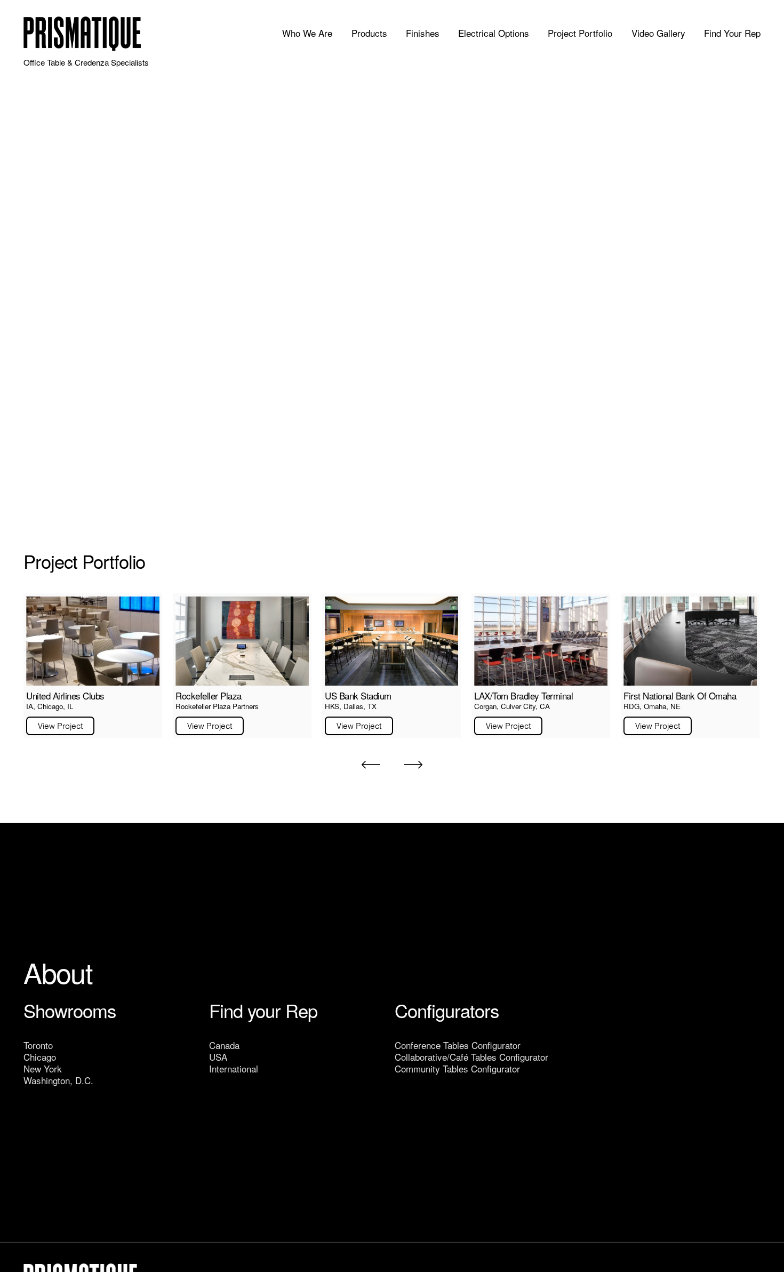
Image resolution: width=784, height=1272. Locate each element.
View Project (60, 726)
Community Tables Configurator (457, 1068)
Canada (224, 1045)
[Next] (413, 765)
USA (218, 1056)
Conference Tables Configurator (458, 1045)
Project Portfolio (580, 33)
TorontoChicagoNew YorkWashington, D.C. (58, 1062)
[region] (392, 665)
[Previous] (371, 765)
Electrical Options (493, 33)
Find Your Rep (732, 33)
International (233, 1068)
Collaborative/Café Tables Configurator (471, 1056)
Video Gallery (658, 33)
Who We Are (307, 33)
